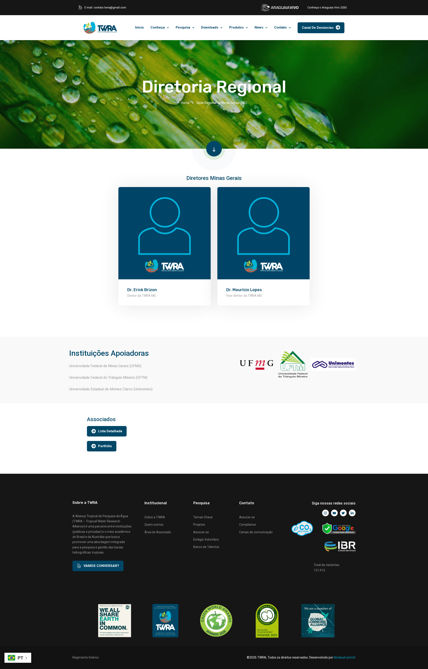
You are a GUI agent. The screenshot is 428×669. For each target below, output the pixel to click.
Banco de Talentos (206, 547)
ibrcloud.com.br (345, 657)
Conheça (157, 27)
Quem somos (153, 524)
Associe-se (201, 532)
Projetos (199, 524)
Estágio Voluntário (206, 539)
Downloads (209, 27)
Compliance (247, 524)
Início (139, 27)
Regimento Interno (85, 657)
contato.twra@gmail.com (110, 7)
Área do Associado (157, 532)
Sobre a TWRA (154, 517)
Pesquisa (183, 27)
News (259, 27)
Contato (280, 27)
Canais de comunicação (256, 532)
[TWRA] (100, 28)
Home (185, 103)
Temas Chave (203, 517)
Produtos (236, 27)
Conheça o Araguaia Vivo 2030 (327, 7)
